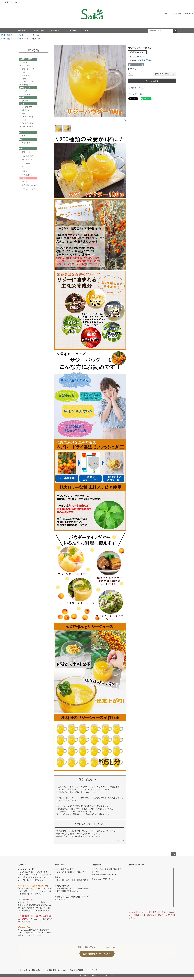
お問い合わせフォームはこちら (97, 954)
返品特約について (135, 88)
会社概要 (21, 30)
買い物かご (54, 30)
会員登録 (177, 13)
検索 (175, 31)
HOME (3, 35)
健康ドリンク (12, 35)
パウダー (21, 39)
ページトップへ (173, 854)
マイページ (72, 30)
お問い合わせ (36, 970)
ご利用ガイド (188, 13)
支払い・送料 (39, 30)
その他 (20, 35)
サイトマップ (91, 970)
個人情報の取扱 (76, 970)
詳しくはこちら (118, 840)
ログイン (168, 13)
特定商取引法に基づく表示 (56, 970)
